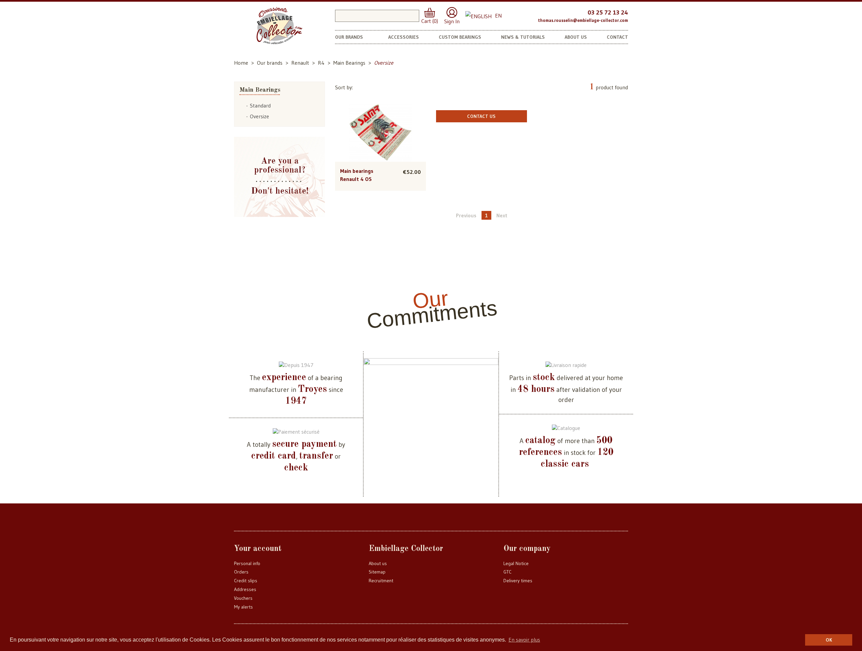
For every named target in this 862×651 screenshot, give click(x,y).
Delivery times (517, 581)
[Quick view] (380, 119)
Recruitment (381, 581)
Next (501, 215)
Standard (260, 105)
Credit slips (245, 581)
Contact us (481, 116)
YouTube (530, 15)
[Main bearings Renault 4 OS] (380, 132)
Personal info (247, 563)
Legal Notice (516, 563)
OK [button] (829, 640)
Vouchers (243, 598)
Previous (466, 215)
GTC (507, 572)
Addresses (245, 589)
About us (378, 563)
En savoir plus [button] (524, 639)
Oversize (259, 116)
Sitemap (377, 572)
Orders (241, 572)
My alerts (243, 607)
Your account (257, 549)
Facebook (517, 15)
